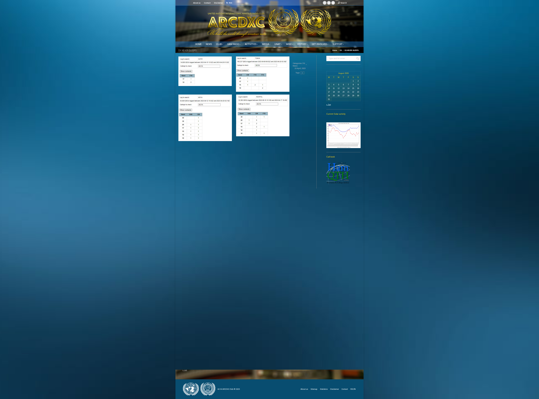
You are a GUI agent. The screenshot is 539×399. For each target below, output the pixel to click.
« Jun (328, 105)
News (295, 66)
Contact (207, 3)
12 (339, 88)
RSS (230, 3)
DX (303, 63)
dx (302, 73)
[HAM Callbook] (338, 184)
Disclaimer (218, 3)
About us (196, 3)
